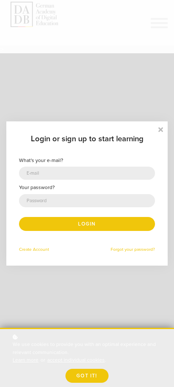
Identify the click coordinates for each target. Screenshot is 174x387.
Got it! (86, 376)
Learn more (25, 360)
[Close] (160, 128)
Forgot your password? (133, 249)
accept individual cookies (76, 360)
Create (34, 249)
